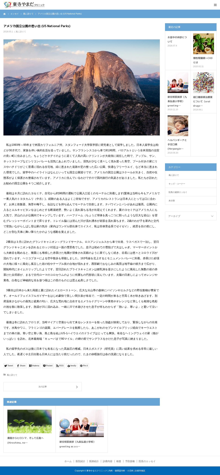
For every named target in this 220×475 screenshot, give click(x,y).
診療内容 (107, 461)
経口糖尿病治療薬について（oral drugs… (202, 101)
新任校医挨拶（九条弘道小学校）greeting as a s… (77, 444)
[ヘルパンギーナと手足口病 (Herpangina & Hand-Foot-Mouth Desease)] (178, 126)
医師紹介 (94, 461)
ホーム (68, 461)
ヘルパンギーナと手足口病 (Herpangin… (177, 144)
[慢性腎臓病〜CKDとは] (203, 43)
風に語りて (21, 31)
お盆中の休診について (177, 39)
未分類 (172, 200)
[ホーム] (4, 13)
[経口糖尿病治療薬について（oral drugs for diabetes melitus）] (203, 82)
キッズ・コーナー (177, 184)
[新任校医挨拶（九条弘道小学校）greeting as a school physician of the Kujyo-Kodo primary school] (81, 423)
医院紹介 (80, 461)
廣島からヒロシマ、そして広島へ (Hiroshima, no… (25, 440)
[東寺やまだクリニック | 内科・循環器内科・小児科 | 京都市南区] (24, 4)
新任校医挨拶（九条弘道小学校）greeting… (177, 101)
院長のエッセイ (147, 461)
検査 (118, 461)
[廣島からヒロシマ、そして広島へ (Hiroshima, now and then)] (29, 421)
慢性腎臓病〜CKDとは (203, 60)
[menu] (215, 5)
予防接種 (130, 461)
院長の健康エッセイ (178, 192)
